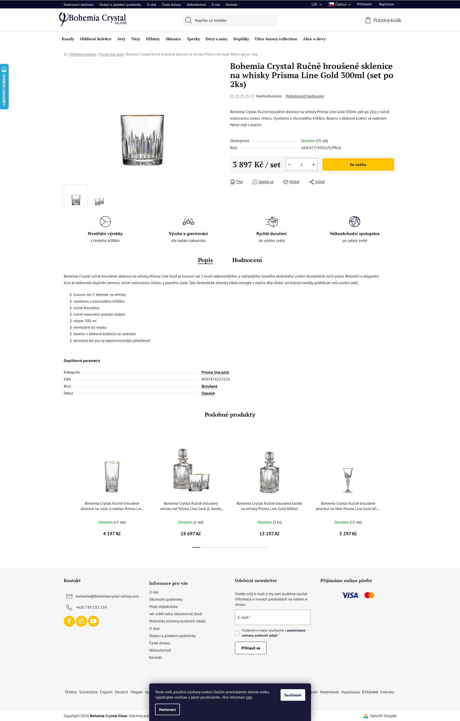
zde (249, 697)
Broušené (209, 386)
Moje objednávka (163, 606)
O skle (151, 4)
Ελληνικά (370, 691)
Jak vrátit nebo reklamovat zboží (175, 613)
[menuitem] (68, 39)
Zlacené (208, 393)
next (392, 494)
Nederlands (329, 691)
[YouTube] (93, 621)
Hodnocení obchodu (79, 4)
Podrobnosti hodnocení (305, 96)
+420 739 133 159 (91, 607)
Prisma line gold (215, 372)
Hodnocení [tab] (247, 260)
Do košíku (358, 164)
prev (67, 494)
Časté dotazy (171, 4)
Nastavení (167, 709)
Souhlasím (293, 695)
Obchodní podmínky (166, 599)
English (106, 691)
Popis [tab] (205, 260)
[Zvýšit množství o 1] (313, 164)
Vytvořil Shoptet (383, 715)
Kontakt (231, 4)
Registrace (386, 4)
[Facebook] (69, 621)
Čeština (71, 691)
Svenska (387, 691)
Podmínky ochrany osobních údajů (177, 621)
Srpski (312, 691)
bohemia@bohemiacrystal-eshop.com (107, 596)
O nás (216, 4)
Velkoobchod (196, 4)
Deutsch (121, 691)
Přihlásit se (250, 648)
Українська (350, 691)
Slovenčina (88, 691)
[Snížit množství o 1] (289, 164)
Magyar (137, 691)
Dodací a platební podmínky (120, 4)
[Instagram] (81, 621)
